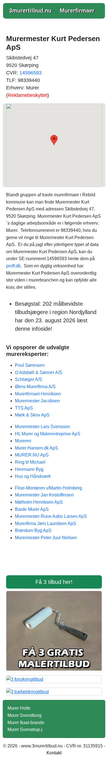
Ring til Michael (30, 462)
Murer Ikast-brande (25, 722)
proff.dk (13, 265)
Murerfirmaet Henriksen (38, 393)
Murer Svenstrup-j (24, 729)
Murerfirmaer (77, 10)
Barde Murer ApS (32, 509)
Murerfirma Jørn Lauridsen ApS (45, 523)
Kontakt (54, 752)
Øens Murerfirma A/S (35, 386)
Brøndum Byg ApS (33, 530)
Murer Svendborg (24, 715)
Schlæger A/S (28, 379)
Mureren (23, 440)
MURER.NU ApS (32, 455)
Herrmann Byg (29, 469)
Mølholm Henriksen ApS (39, 502)
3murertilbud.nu (30, 10)
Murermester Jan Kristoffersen (44, 495)
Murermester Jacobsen (37, 400)
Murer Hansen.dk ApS (36, 448)
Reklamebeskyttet (27, 95)
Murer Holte (18, 708)
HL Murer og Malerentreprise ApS (47, 433)
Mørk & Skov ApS (32, 415)
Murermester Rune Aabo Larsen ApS (51, 516)
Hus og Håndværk (33, 476)
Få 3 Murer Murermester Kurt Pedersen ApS (54, 562)
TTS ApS (24, 408)
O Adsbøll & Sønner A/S (38, 372)
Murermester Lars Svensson (42, 426)
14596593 (30, 73)
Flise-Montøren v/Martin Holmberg (48, 488)
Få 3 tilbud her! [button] (54, 582)
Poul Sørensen (30, 365)
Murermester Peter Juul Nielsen (46, 537)
